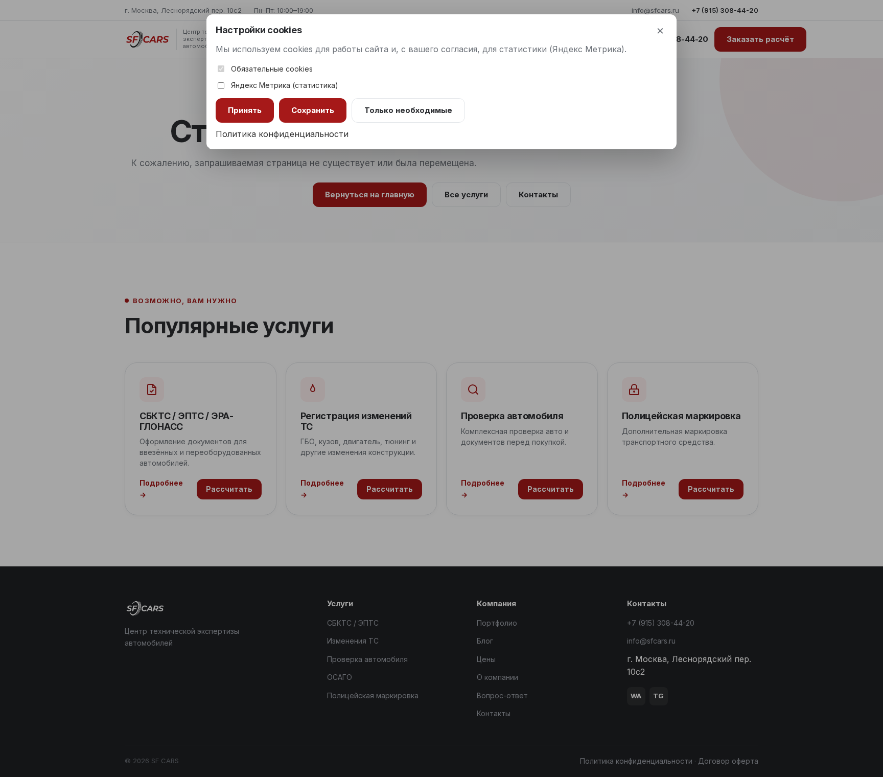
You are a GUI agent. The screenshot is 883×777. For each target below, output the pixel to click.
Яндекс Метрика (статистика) (284, 85)
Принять (245, 110)
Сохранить (312, 110)
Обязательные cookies (272, 68)
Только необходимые (408, 110)
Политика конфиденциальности (282, 134)
